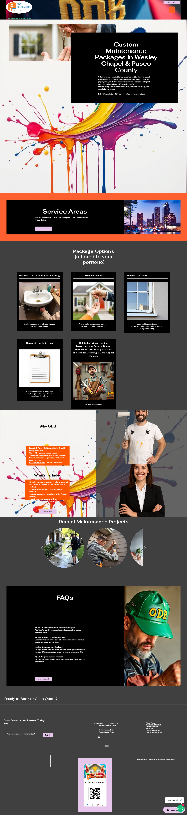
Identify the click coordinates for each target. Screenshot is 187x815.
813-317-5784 (114, 723)
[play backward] (42, 548)
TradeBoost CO (170, 759)
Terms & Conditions (152, 726)
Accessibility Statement (153, 725)
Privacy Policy (150, 723)
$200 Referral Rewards (37, 463)
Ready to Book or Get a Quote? (30, 699)
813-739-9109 (98, 723)
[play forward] (144, 548)
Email (6, 724)
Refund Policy (150, 728)
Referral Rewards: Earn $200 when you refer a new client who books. (122, 94)
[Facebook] (99, 737)
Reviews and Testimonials (154, 732)
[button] (64, 548)
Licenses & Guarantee (153, 730)
